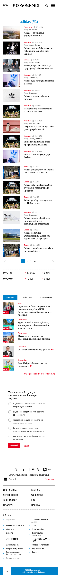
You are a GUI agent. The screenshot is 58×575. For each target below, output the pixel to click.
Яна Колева (33, 30)
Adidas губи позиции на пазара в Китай (39, 82)
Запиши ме (49, 479)
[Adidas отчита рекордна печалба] (11, 95)
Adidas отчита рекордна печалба (36, 97)
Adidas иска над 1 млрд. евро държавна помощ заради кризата (38, 188)
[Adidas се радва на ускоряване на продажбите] (11, 250)
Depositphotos (39, 572)
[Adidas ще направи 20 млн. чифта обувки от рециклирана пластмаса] (11, 217)
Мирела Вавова (34, 45)
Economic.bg (33, 78)
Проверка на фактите (15, 525)
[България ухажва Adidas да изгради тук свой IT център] (11, 65)
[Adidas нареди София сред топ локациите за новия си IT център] (11, 48)
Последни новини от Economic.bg (39, 374)
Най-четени (27, 298)
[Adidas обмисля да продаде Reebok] (11, 156)
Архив (26, 446)
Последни (10, 298)
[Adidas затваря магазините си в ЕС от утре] (11, 202)
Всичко (35, 505)
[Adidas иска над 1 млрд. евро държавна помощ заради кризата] (11, 187)
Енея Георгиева (34, 124)
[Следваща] (53, 261)
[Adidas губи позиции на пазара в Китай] (11, 80)
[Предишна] (5, 261)
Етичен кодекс (12, 539)
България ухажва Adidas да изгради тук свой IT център (38, 67)
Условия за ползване (40, 545)
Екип (34, 525)
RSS (49, 469)
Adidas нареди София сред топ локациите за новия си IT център (39, 51)
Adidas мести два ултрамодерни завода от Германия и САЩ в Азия (37, 236)
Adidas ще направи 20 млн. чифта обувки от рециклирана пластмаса (37, 221)
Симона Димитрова (35, 139)
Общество (37, 494)
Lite (33, 499)
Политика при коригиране (37, 534)
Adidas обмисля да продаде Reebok (37, 156)
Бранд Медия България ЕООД (41, 540)
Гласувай (14, 446)
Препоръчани (46, 298)
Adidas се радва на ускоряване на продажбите (39, 249)
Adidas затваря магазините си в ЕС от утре (38, 201)
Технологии (10, 499)
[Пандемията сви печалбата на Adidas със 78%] (11, 111)
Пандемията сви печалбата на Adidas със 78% (38, 110)
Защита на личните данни (40, 521)
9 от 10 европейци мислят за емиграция (32, 364)
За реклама (10, 520)
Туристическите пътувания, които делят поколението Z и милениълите (33, 325)
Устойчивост (10, 494)
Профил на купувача (14, 548)
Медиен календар (13, 558)
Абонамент (10, 529)
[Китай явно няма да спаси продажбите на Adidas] (11, 141)
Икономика (10, 489)
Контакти (9, 533)
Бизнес (35, 489)
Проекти (8, 505)
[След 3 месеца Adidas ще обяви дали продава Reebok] (11, 126)
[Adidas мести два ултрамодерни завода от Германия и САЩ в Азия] (11, 235)
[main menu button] (53, 5)
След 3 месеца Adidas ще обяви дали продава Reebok (39, 128)
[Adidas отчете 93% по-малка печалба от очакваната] (11, 172)
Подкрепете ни (38, 548)
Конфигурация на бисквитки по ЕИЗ (13, 553)
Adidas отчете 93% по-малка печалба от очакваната (39, 171)
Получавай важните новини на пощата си (29, 475)
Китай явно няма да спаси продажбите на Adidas (37, 143)
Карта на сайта (38, 529)
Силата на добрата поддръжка (34, 349)
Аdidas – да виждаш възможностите (34, 34)
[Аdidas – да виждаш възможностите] (11, 32)
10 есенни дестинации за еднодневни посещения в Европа (34, 337)
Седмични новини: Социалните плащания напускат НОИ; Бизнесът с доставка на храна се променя (35, 310)
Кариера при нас (12, 545)
